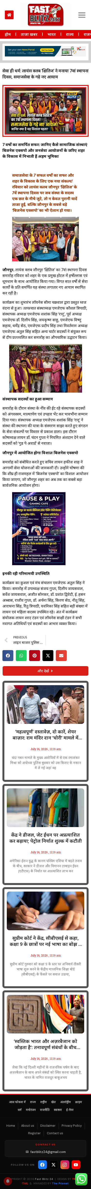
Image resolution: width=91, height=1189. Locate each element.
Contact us (55, 1133)
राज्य (70, 34)
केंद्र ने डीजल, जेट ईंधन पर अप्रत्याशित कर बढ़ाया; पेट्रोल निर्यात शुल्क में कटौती (45, 838)
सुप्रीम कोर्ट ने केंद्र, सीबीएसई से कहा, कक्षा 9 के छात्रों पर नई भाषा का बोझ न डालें (45, 941)
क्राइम (78, 1102)
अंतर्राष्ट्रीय (65, 1102)
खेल (53, 1102)
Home (10, 1126)
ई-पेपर (70, 1110)
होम (8, 34)
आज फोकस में (17, 1102)
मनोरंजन (31, 1110)
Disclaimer (48, 1126)
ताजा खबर (29, 34)
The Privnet (60, 1183)
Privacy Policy (72, 1126)
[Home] (9, 14)
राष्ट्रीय (43, 1102)
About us (27, 1126)
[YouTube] (76, 1164)
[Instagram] (64, 1164)
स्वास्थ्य (58, 1110)
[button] (7, 655)
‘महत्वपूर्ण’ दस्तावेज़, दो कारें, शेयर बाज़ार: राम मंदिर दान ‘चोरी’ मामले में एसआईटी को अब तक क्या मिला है (45, 735)
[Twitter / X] (53, 1164)
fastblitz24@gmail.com (48, 1152)
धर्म (20, 1110)
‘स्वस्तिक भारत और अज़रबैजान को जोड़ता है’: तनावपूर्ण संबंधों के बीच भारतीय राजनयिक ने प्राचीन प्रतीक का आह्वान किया (45, 1044)
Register (34, 1133)
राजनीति (45, 1110)
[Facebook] (42, 1164)
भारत (52, 34)
